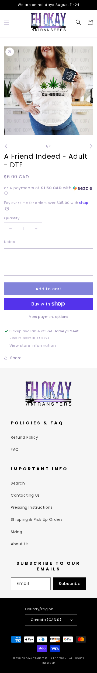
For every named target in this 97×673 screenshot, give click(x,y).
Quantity (11, 218)
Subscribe (70, 583)
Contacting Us (25, 495)
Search (18, 483)
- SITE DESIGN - (58, 658)
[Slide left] (6, 146)
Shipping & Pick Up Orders (37, 519)
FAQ (15, 449)
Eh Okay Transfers (34, 658)
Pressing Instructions (32, 507)
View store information (32, 345)
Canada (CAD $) (46, 619)
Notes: (10, 241)
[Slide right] (91, 146)
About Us (20, 544)
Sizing (16, 531)
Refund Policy (24, 437)
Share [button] (16, 358)
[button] (7, 22)
